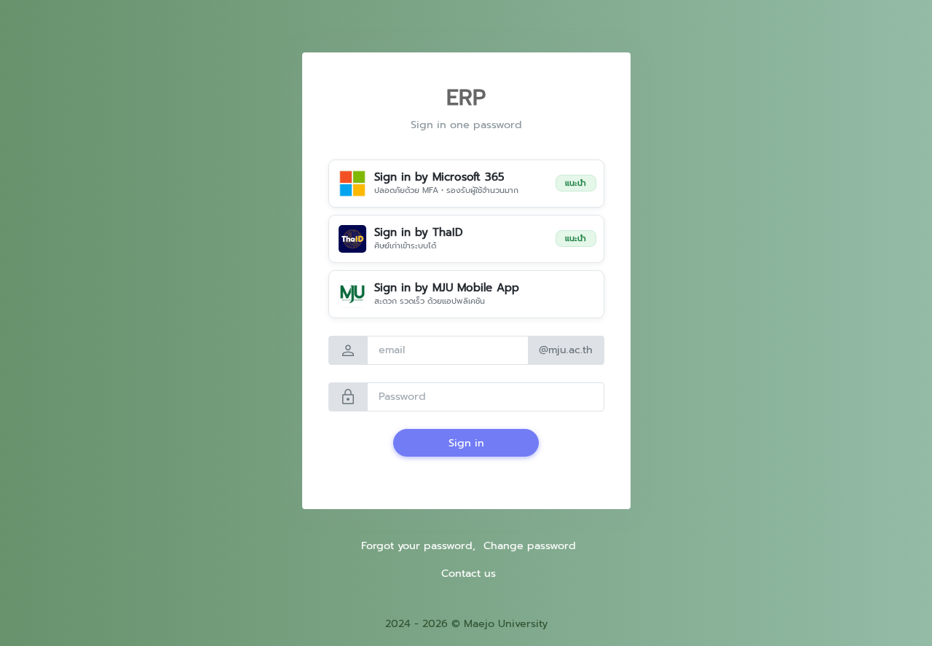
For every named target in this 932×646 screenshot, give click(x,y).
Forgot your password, (418, 545)
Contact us (468, 573)
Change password (529, 545)
